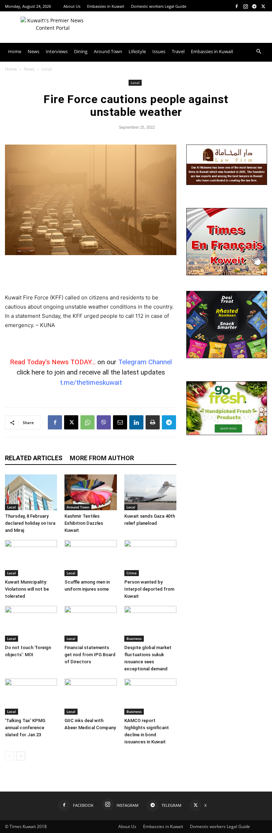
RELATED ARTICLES (33, 458)
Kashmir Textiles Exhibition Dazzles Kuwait (83, 523)
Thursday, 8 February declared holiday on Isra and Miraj (30, 523)
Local (135, 82)
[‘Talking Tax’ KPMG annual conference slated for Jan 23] (31, 696)
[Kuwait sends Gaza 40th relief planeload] (150, 492)
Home (14, 51)
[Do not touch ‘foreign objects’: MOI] (31, 624)
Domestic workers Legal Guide (158, 6)
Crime (131, 572)
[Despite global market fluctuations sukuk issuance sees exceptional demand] (150, 624)
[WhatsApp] (87, 422)
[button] (258, 51)
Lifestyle (137, 51)
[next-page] (20, 756)
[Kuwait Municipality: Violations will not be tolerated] (31, 558)
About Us (71, 6)
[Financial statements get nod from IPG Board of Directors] (90, 624)
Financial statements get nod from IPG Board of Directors (89, 654)
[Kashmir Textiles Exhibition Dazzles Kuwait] (90, 492)
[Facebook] (236, 6)
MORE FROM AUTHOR (102, 458)
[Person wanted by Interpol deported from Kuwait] (150, 558)
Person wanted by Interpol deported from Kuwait (149, 589)
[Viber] (104, 422)
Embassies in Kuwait (105, 6)
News (33, 51)
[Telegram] (254, 6)
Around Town (108, 51)
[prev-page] (9, 756)
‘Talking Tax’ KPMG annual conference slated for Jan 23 (25, 727)
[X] (263, 6)
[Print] (153, 422)
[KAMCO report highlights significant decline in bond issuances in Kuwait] (150, 696)
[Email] (120, 422)
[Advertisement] (91, 275)
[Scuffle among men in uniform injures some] (90, 558)
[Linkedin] (136, 422)
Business (134, 638)
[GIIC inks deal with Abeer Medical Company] (90, 696)
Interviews (57, 51)
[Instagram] (245, 6)
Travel (178, 51)
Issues (158, 51)
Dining (80, 51)
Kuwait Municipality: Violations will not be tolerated (27, 589)
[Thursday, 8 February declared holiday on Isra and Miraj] (31, 492)
